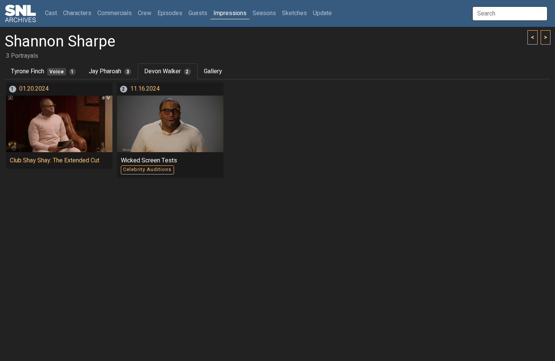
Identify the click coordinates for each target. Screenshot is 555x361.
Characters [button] (77, 13)
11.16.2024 (145, 88)
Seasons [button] (264, 13)
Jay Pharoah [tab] (109, 71)
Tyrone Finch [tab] (42, 71)
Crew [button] (144, 13)
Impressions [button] (230, 13)
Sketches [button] (294, 13)
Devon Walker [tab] (166, 71)
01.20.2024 (34, 88)
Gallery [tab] (213, 71)
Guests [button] (197, 13)
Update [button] (322, 13)
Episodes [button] (169, 13)
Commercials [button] (114, 13)
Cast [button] (52, 13)
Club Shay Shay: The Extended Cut (54, 160)
